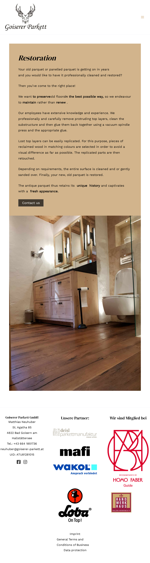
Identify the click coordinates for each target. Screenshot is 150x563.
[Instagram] (25, 462)
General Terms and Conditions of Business (73, 542)
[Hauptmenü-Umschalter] (142, 17)
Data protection (75, 550)
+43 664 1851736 (25, 443)
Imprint (75, 534)
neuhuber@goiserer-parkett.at (22, 449)
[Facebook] (18, 462)
